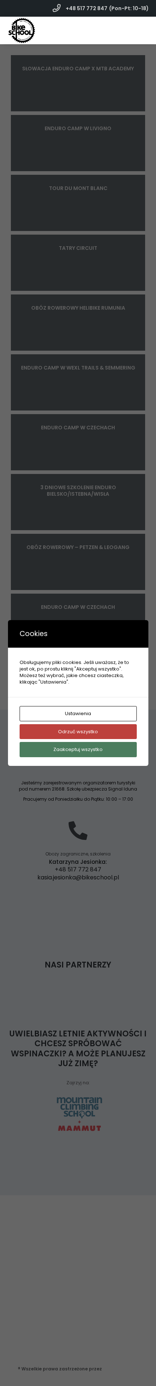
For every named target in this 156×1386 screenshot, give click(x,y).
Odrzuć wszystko (78, 731)
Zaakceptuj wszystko (78, 749)
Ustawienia (78, 713)
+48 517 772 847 (86, 8)
